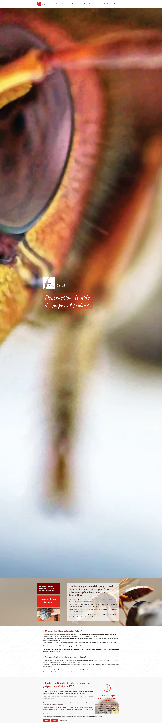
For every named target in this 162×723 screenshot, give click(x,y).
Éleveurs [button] (76, 3)
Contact (116, 3)
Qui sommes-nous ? (67, 3)
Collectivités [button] (84, 3)
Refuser (54, 720)
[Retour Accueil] (41, 3)
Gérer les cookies (63, 720)
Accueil (58, 3)
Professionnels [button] (101, 3)
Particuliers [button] (92, 3)
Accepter (47, 720)
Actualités (109, 3)
